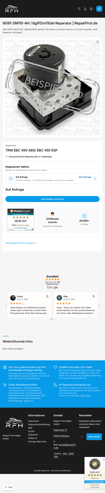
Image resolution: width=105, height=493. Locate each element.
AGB (30, 428)
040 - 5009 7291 (82, 395)
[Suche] (79, 9)
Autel (26, 401)
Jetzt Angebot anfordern (52, 199)
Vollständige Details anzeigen (20, 243)
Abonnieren (94, 436)
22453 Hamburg (61, 435)
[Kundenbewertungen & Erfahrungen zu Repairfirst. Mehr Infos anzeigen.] (20, 219)
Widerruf (32, 438)
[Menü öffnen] (99, 9)
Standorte (33, 434)
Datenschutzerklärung (39, 424)
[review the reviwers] (47, 296)
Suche (31, 431)
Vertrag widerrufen (37, 441)
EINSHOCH (66, 471)
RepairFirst (10, 145)
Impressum (33, 421)
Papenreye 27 (60, 430)
